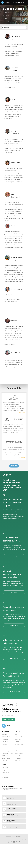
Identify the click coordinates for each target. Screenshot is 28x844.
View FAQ (14, 556)
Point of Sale (5, 741)
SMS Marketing (5, 755)
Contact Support (14, 691)
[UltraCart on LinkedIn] (14, 842)
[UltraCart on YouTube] (19, 842)
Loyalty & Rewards (6, 758)
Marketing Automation (7, 753)
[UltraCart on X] (11, 842)
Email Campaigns (6, 750)
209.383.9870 (19, 836)
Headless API (5, 744)
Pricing (3, 770)
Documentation (19, 753)
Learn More (14, 523)
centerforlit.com (16, 22)
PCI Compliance (5, 777)
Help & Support (5, 772)
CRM (16, 734)
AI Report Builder (19, 744)
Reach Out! (14, 625)
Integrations (18, 758)
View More (14, 466)
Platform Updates (19, 760)
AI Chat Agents (18, 736)
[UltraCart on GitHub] (17, 842)
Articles (16, 750)
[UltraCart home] (8, 726)
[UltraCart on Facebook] (8, 842)
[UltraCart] (7, 2)
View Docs (14, 592)
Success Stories (18, 755)
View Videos (14, 658)
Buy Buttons (5, 739)
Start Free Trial (8, 719)
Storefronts (4, 734)
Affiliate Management (7, 760)
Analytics (17, 741)
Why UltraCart (5, 767)
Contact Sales (5, 775)
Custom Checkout (6, 736)
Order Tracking (18, 739)
